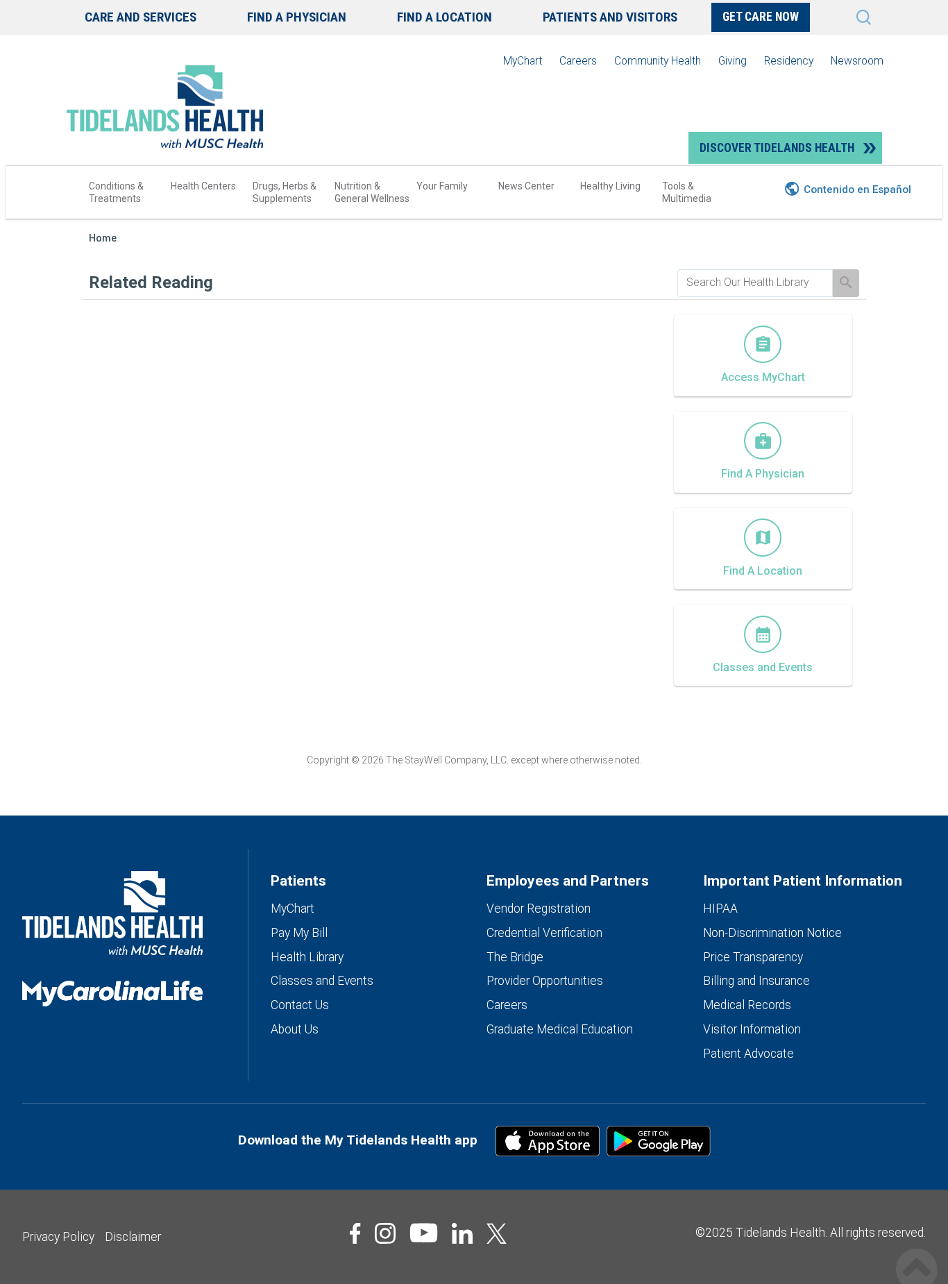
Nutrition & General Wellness (372, 192)
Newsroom (857, 60)
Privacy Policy (58, 1237)
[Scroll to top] (917, 1254)
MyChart (522, 60)
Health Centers (203, 186)
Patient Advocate (748, 1054)
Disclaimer (133, 1237)
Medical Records (747, 1005)
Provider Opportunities (544, 981)
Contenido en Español (857, 189)
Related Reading (151, 282)
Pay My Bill (299, 933)
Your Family (442, 186)
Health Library (307, 957)
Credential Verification (544, 933)
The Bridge (514, 957)
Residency (788, 60)
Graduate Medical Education (559, 1029)
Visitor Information (752, 1029)
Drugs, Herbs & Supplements (284, 192)
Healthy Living (610, 186)
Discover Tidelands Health (777, 148)
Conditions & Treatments (116, 192)
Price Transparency (753, 957)
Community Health (657, 60)
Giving (732, 60)
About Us (295, 1029)
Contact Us (300, 1005)
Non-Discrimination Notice (772, 933)
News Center (526, 186)
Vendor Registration (538, 908)
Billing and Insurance (756, 981)
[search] (755, 282)
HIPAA (720, 908)
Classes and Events (322, 981)
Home (103, 238)
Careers (578, 60)
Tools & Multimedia (686, 192)
